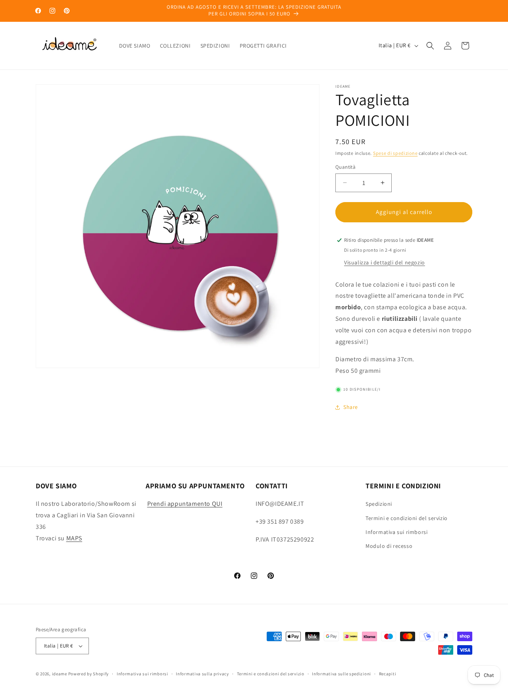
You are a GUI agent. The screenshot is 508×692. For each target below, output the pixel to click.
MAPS (74, 538)
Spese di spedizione (395, 153)
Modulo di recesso (389, 545)
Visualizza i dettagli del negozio (384, 262)
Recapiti (387, 674)
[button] (430, 45)
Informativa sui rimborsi (396, 532)
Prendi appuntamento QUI (185, 503)
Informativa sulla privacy (202, 674)
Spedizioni (379, 503)
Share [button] (350, 407)
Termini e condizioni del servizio (407, 518)
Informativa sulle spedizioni (341, 674)
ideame (59, 674)
